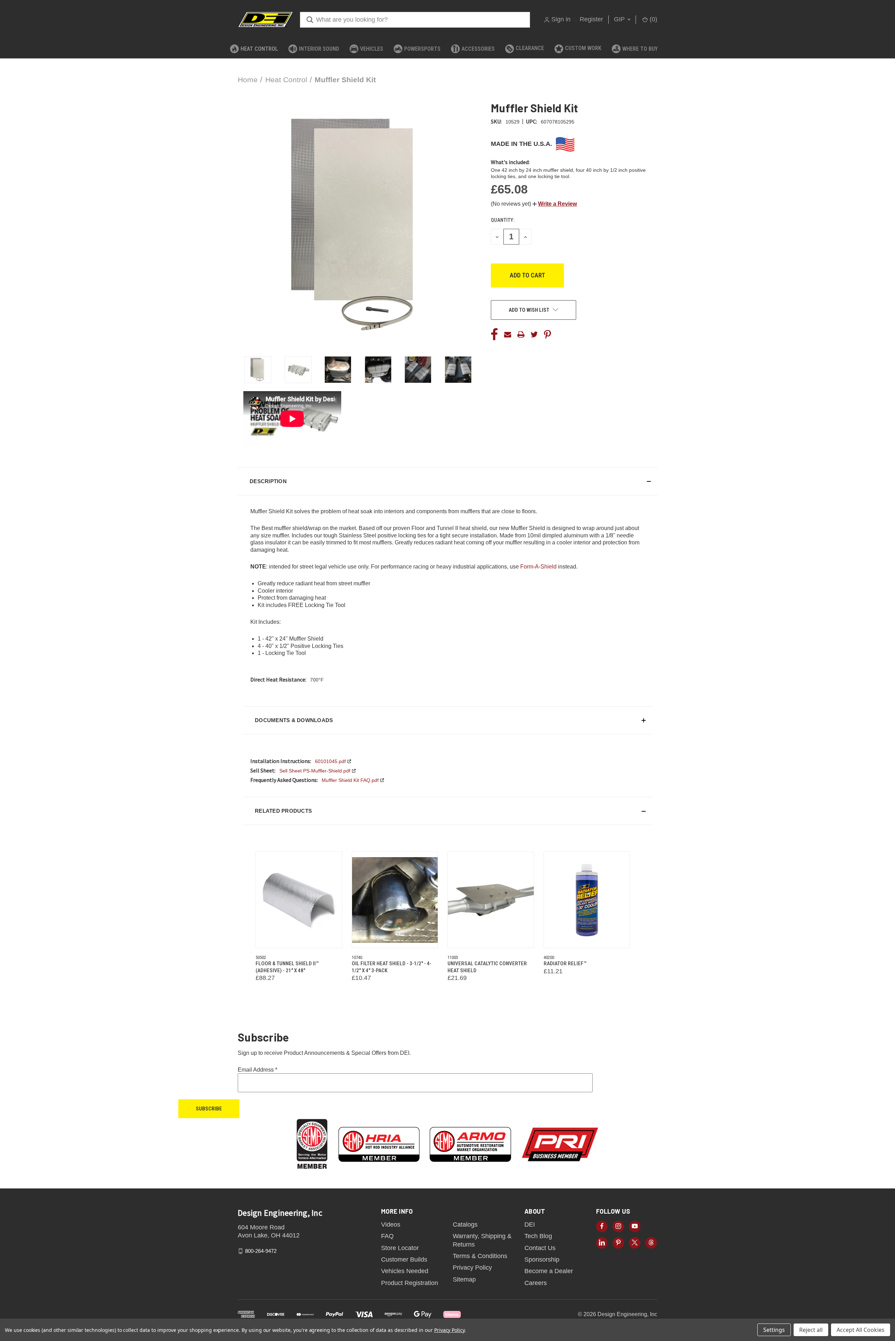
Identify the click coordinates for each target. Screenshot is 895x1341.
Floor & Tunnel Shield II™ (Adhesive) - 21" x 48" (287, 967)
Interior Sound (319, 48)
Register (591, 19)
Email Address (257, 1070)
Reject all (811, 1330)
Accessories (478, 48)
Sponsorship (541, 1259)
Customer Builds (404, 1259)
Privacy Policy (472, 1267)
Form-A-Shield (538, 567)
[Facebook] (494, 334)
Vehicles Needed (404, 1271)
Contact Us (540, 1247)
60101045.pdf (330, 761)
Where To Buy (640, 48)
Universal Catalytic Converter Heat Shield (487, 967)
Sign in (561, 19)
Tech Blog (538, 1236)
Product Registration (409, 1282)
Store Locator (400, 1247)
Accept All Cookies (861, 1330)
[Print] (520, 334)
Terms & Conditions (480, 1255)
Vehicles (371, 48)
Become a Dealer (548, 1271)
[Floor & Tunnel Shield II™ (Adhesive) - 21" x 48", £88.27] (299, 900)
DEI (529, 1224)
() (652, 19)
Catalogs (465, 1224)
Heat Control (259, 48)
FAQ (387, 1236)
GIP (620, 19)
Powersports (422, 48)
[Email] (507, 334)
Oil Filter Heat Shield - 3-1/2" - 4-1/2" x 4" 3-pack (391, 967)
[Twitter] (534, 334)
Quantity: (502, 220)
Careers (535, 1282)
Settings (774, 1330)
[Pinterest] (547, 334)
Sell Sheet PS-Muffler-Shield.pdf (314, 771)
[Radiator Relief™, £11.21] (587, 900)
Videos (390, 1224)
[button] (554, 204)
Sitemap (464, 1279)
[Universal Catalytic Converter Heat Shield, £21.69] (491, 900)
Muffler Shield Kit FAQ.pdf (350, 780)
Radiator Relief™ (565, 963)
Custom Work (583, 48)
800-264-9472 (261, 1251)
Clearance (530, 48)
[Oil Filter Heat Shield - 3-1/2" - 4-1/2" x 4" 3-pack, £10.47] (395, 900)
